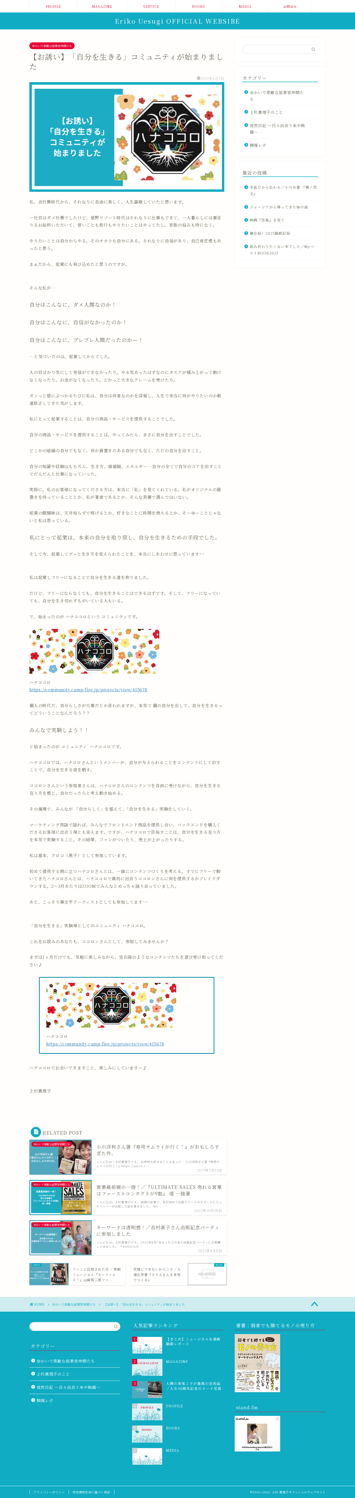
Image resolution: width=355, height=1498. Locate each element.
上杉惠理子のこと (266, 112)
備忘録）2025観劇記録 (270, 233)
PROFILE (53, 6)
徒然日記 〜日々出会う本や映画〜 (277, 129)
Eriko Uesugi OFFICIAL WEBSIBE (177, 20)
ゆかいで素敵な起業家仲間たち (52, 46)
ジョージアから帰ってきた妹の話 (279, 206)
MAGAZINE (102, 6)
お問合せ (290, 6)
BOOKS (198, 6)
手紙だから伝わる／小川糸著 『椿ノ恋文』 (283, 190)
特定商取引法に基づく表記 (91, 1492)
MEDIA (245, 6)
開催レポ (258, 145)
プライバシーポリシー (49, 1492)
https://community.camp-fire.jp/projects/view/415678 (88, 690)
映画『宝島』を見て (267, 219)
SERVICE (151, 6)
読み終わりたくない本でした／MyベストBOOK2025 (282, 250)
